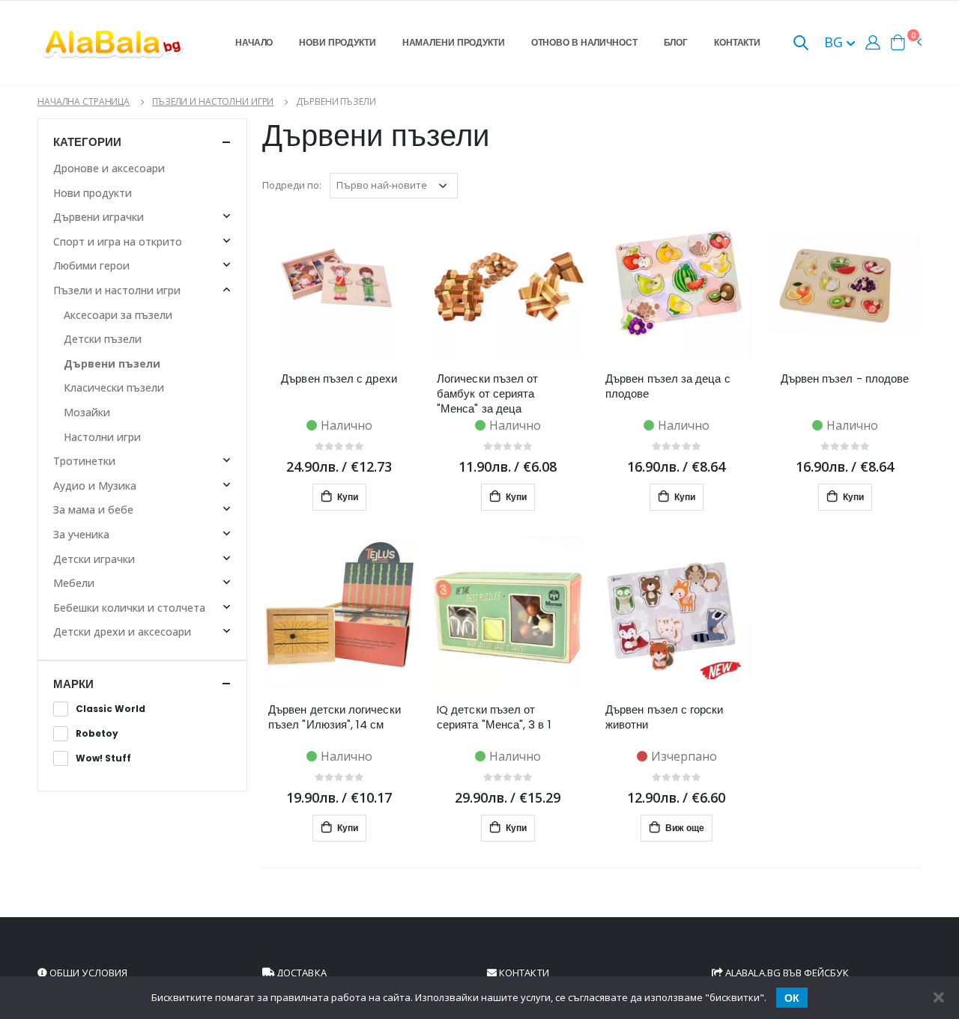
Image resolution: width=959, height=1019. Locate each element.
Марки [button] (73, 684)
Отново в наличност (584, 42)
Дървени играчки (98, 217)
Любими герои (91, 265)
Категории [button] (87, 142)
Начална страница (83, 101)
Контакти (737, 42)
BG (835, 42)
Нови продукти (337, 42)
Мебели (73, 583)
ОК (791, 998)
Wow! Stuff (103, 758)
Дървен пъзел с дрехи (339, 378)
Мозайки (87, 412)
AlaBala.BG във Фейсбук (786, 972)
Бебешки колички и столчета (129, 607)
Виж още (683, 827)
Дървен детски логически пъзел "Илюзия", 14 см (334, 717)
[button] (800, 44)
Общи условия (87, 972)
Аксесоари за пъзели (118, 315)
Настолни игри (102, 437)
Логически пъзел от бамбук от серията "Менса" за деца (487, 393)
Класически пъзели (114, 387)
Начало (254, 42)
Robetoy (97, 734)
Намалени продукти (453, 42)
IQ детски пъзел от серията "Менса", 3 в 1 (494, 717)
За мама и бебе (93, 509)
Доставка (300, 972)
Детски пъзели (103, 339)
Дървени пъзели (112, 363)
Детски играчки (94, 559)
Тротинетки (84, 461)
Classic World (110, 709)
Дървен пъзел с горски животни (664, 717)
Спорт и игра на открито (117, 241)
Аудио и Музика (94, 485)
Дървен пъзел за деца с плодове (667, 386)
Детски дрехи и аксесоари (122, 631)
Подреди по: (291, 185)
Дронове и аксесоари (109, 168)
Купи (346, 496)
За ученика (81, 534)
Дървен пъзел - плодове (845, 378)
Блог (676, 42)
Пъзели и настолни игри (212, 101)
